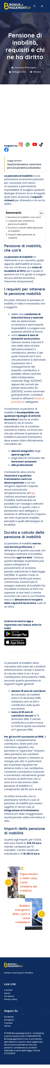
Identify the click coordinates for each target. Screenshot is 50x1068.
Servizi (7, 993)
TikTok (7, 1026)
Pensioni (37, 71)
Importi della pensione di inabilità (21, 236)
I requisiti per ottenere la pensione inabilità (21, 222)
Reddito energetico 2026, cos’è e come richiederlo (21, 914)
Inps (32, 493)
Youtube (8, 1023)
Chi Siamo (9, 996)
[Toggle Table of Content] (40, 213)
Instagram (9, 1019)
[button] (34, 6)
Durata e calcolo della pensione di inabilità (25, 229)
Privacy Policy (10, 999)
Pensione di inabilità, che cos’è (24, 217)
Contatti (8, 990)
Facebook (9, 1016)
